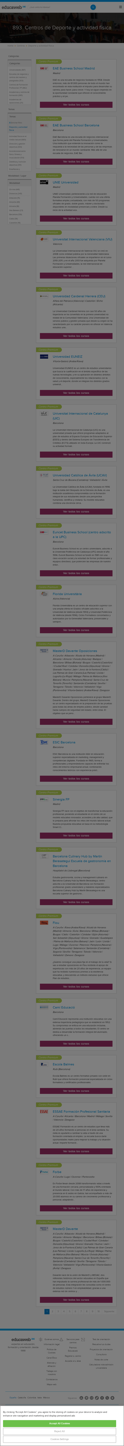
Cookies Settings (60, 1439)
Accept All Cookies (59, 1423)
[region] (62, 1426)
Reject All (59, 1431)
